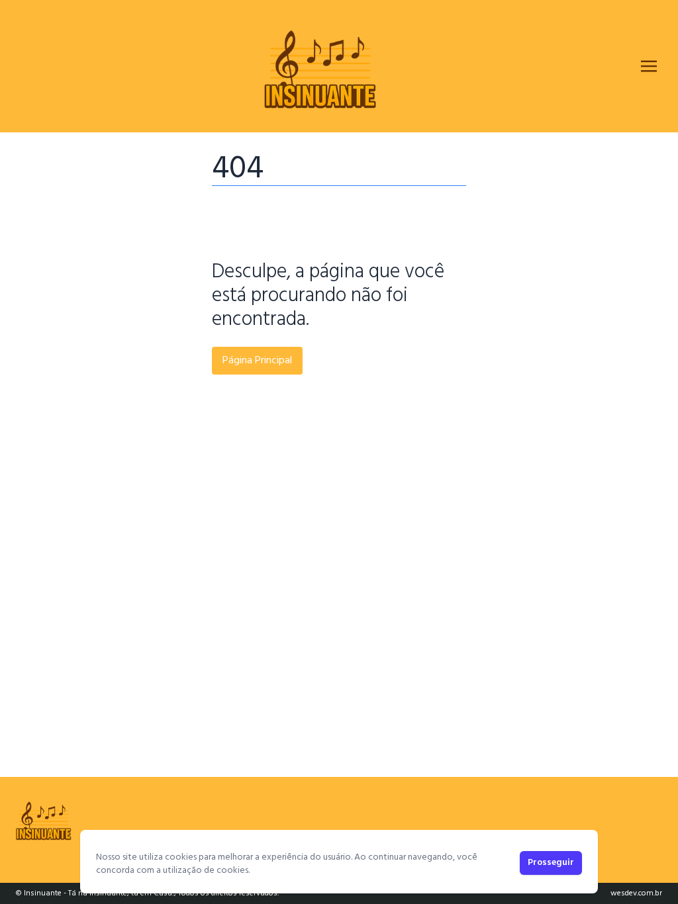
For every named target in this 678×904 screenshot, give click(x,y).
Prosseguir (551, 862)
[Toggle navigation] (649, 66)
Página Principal (257, 360)
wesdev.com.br (636, 893)
